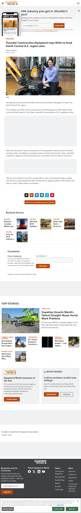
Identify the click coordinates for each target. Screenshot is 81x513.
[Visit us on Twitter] (34, 471)
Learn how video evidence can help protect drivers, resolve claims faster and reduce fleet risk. (59, 386)
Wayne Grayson (11, 50)
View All (66, 394)
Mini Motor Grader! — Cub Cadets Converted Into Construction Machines (60, 343)
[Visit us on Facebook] (29, 471)
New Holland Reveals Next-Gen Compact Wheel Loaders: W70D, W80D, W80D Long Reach (7, 343)
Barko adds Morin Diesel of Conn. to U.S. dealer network (57, 224)
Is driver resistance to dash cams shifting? (60, 379)
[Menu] (3, 3)
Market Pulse (7, 351)
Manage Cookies (8, 509)
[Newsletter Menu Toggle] (78, 3)
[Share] (37, 195)
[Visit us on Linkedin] (38, 471)
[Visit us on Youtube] (43, 471)
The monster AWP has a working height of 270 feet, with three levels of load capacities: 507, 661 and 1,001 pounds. (59, 325)
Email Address (41, 256)
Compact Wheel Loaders (8, 337)
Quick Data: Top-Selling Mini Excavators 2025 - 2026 (7, 356)
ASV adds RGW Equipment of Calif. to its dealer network (34, 224)
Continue (43, 266)
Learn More (12, 399)
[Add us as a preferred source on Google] (32, 195)
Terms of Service (50, 31)
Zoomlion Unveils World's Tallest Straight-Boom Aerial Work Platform (59, 315)
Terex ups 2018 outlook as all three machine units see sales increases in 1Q (10, 236)
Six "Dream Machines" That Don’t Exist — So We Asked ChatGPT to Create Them (34, 342)
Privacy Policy (40, 31)
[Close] (78, 501)
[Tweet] (47, 195)
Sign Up (7, 492)
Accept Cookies (58, 509)
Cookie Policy (60, 505)
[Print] (26, 195)
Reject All (72, 509)
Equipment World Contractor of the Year (19, 379)
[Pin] (52, 195)
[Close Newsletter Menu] (79, 10)
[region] (40, 505)
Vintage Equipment (59, 337)
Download (51, 394)
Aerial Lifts (45, 308)
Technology (32, 337)
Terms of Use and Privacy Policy (51, 29)
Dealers (10, 38)
